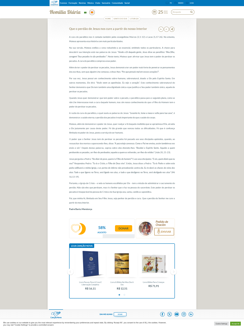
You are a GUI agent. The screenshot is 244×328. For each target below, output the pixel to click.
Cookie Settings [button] (221, 323)
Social (127, 3)
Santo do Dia (120, 19)
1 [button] (119, 295)
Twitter (169, 314)
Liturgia (134, 19)
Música (90, 3)
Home (108, 19)
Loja (192, 3)
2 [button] (124, 295)
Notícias (82, 3)
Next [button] (173, 272)
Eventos (63, 3)
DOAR (120, 314)
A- (166, 29)
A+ (161, 29)
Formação (73, 3)
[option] (90, 271)
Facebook (162, 314)
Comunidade (117, 3)
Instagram (184, 314)
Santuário (106, 3)
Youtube (177, 314)
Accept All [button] (235, 323)
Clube (97, 3)
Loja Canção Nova (82, 246)
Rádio (180, 3)
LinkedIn (191, 314)
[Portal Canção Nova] (54, 3)
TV (171, 3)
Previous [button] (70, 272)
